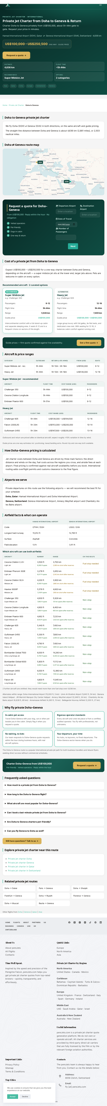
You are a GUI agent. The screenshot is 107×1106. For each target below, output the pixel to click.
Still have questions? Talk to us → (22, 841)
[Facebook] (69, 922)
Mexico (85, 972)
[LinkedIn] (101, 922)
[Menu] (100, 4)
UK (35, 926)
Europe (29, 86)
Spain (60, 998)
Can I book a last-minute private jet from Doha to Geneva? (36, 812)
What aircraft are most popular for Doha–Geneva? (32, 803)
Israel (87, 1008)
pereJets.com (30, 972)
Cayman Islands (75, 982)
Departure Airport (67, 206)
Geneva (52, 86)
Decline (25, 1096)
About (26, 922)
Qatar (13, 86)
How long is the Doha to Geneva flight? (27, 794)
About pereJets (13, 948)
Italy (99, 995)
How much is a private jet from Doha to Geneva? (31, 785)
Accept (13, 1096)
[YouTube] (85, 922)
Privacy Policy (12, 1064)
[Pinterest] (95, 922)
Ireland (79, 998)
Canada (20, 926)
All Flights (10, 951)
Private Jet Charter (16, 105)
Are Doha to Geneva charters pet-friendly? (29, 821)
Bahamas (9, 926)
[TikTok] (90, 922)
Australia (61, 1018)
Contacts (9, 954)
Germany (69, 998)
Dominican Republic (66, 985)
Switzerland (40, 86)
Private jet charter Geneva (21, 862)
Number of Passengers (62, 230)
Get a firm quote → (89, 343)
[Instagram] (80, 922)
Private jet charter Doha (20, 858)
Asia (5, 86)
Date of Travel (65, 219)
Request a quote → (16, 55)
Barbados (83, 985)
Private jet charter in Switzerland (24, 870)
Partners (36, 922)
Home (5, 105)
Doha (21, 86)
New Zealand (73, 1018)
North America (64, 951)
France (78, 995)
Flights (16, 922)
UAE (28, 926)
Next (73, 246)
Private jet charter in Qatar (21, 866)
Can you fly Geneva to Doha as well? (25, 831)
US (45, 922)
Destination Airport (87, 207)
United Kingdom (65, 995)
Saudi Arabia (69, 1008)
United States (63, 972)
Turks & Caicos (92, 982)
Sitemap (9, 1068)
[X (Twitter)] (75, 922)
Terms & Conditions (15, 1071)
